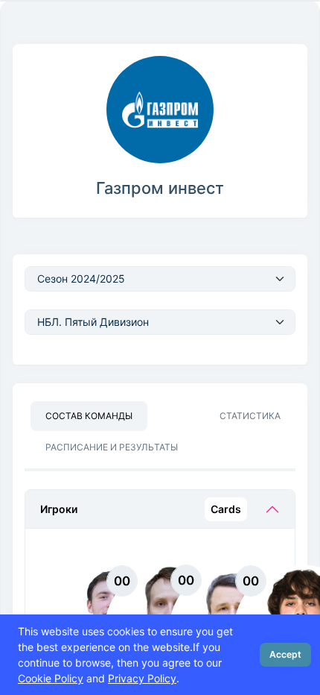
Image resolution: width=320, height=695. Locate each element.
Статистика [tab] (250, 415)
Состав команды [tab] (88, 415)
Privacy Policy (142, 678)
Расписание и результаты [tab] (111, 447)
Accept (285, 654)
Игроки (140, 509)
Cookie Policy (50, 678)
